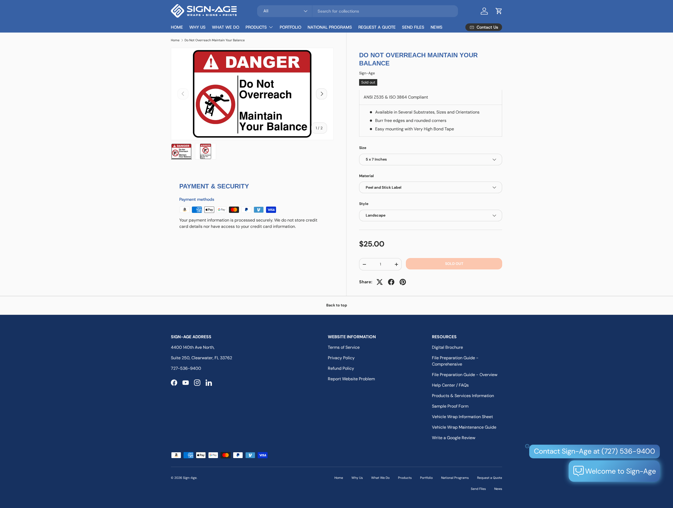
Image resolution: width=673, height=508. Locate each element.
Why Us (197, 27)
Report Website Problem (351, 379)
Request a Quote (377, 27)
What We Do (225, 27)
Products (256, 27)
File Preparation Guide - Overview (464, 374)
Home (177, 27)
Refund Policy (341, 368)
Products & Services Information (463, 395)
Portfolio (290, 27)
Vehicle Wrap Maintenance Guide (464, 427)
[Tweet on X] (379, 282)
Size (362, 148)
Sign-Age (367, 73)
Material (366, 175)
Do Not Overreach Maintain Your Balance (215, 40)
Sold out (454, 263)
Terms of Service (344, 347)
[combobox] (357, 11)
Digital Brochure (447, 347)
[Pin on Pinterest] (403, 282)
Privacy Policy (341, 358)
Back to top (336, 305)
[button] (499, 11)
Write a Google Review (453, 437)
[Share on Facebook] (391, 282)
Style (363, 203)
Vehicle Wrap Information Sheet (462, 416)
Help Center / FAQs (450, 385)
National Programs (330, 27)
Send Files (413, 27)
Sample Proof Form (450, 406)
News (436, 27)
